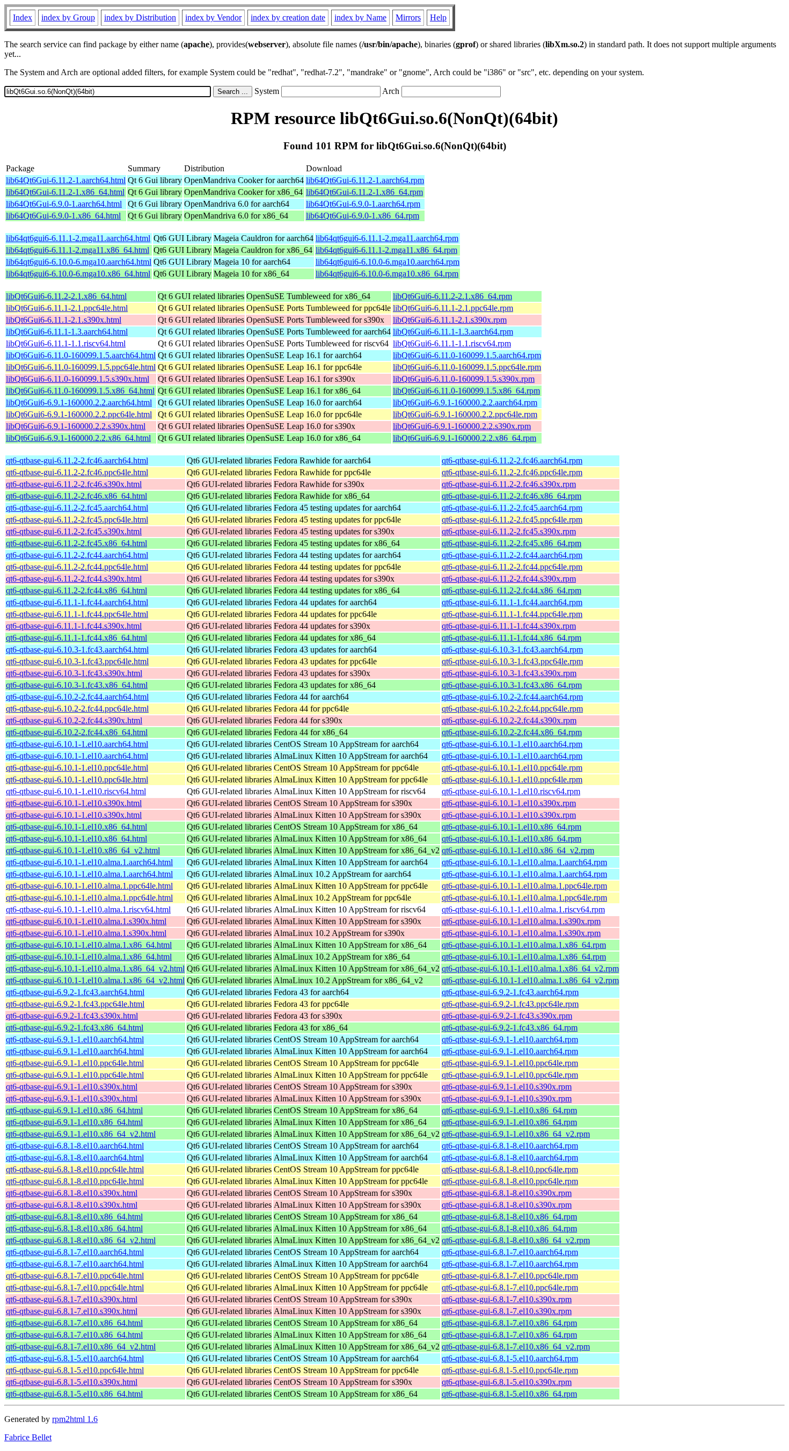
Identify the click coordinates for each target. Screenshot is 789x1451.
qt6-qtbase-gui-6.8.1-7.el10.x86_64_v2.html (81, 1346)
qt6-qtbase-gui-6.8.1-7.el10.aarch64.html (75, 1252)
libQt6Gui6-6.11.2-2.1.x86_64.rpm (452, 296)
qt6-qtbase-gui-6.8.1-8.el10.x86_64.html (74, 1216)
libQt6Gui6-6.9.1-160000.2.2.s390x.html (75, 426)
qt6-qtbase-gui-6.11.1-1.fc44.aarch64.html (77, 602)
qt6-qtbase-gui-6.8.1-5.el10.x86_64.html (74, 1393)
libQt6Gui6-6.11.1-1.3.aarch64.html (67, 331)
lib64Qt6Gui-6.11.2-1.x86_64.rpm (364, 192)
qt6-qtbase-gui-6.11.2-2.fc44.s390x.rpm (509, 578)
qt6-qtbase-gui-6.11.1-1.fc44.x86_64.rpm (511, 637)
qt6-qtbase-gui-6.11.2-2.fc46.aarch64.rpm (512, 460)
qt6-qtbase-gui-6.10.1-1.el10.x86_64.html (76, 826)
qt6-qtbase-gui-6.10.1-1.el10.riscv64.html (76, 791)
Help (438, 17)
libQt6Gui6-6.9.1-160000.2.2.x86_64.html (78, 437)
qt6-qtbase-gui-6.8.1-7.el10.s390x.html (71, 1299)
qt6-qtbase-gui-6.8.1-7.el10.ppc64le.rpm (510, 1275)
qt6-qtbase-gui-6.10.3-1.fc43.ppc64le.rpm (512, 661)
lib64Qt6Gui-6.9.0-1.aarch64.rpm (363, 203)
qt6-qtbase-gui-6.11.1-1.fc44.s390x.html (74, 625)
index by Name (360, 17)
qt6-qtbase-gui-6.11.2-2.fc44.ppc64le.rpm (512, 566)
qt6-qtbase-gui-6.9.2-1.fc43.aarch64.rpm (510, 992)
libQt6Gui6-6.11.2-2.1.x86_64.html (66, 296)
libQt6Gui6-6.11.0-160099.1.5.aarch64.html (81, 355)
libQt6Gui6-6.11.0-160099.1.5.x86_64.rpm (466, 390)
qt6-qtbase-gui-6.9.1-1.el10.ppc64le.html (75, 1063)
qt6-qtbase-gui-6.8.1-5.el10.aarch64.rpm (510, 1358)
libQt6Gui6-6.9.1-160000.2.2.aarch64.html (79, 402)
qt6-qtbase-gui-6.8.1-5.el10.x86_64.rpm (509, 1393)
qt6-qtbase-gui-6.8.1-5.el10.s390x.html (71, 1382)
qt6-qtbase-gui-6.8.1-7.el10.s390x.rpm (507, 1299)
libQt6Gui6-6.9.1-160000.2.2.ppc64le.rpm (465, 414)
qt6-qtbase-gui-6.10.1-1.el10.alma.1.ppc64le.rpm (524, 885)
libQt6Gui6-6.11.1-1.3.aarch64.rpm (453, 331)
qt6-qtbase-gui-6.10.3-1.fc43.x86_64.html (77, 685)
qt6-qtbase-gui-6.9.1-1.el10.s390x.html (71, 1086)
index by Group (68, 17)
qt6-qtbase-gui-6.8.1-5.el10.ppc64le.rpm (510, 1370)
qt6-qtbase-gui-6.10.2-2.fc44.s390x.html (74, 720)
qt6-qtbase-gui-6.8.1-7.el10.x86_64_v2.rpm (516, 1346)
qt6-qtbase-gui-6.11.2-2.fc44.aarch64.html (77, 555)
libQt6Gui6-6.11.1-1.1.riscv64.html (66, 343)
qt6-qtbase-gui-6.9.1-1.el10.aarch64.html (75, 1039)
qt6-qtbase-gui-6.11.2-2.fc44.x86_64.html (76, 590)
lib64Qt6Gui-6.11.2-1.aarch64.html (66, 180)
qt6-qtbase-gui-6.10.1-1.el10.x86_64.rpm (511, 826)
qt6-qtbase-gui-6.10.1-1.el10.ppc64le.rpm (512, 767)
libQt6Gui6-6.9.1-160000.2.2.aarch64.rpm (465, 402)
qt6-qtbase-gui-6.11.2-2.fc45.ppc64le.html (77, 519)
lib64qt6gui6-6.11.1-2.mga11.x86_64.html (77, 250)
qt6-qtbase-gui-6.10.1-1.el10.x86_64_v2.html (83, 850)
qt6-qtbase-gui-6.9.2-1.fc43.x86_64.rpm (510, 1027)
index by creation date (288, 17)
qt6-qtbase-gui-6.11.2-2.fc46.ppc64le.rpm (512, 472)
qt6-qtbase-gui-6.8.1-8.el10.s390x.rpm (507, 1193)
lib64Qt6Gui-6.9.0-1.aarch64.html (64, 203)
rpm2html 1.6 (75, 1419)
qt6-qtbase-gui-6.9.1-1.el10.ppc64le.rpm (510, 1063)
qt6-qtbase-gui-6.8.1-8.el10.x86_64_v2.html (81, 1240)
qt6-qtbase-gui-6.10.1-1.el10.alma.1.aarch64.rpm (524, 862)
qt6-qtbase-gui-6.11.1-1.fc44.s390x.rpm (509, 625)
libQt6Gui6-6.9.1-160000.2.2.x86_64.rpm (464, 437)
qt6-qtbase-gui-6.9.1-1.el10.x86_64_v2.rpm (516, 1133)
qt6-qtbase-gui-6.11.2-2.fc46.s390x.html (74, 484)
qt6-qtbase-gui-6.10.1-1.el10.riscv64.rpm (511, 791)
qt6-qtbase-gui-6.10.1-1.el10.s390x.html (74, 803)
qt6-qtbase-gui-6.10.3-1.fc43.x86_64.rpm (512, 685)
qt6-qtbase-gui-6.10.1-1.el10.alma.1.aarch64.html (89, 862)
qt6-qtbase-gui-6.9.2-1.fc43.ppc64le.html (75, 1004)
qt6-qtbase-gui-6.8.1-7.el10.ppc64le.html (75, 1275)
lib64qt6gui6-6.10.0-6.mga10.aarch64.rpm (387, 261)
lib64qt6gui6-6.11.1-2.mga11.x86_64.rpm (386, 250)
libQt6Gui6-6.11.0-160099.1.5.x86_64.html (80, 390)
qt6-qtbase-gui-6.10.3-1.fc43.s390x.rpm (509, 673)
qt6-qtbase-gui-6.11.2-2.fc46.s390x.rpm (509, 484)
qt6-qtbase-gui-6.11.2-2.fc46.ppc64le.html (77, 472)
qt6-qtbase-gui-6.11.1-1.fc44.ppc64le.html (77, 614)
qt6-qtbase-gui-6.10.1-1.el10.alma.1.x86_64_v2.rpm (530, 968)
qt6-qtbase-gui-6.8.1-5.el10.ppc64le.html (75, 1370)
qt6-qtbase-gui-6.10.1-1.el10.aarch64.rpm (512, 744)
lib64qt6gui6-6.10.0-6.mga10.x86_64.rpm (387, 273)
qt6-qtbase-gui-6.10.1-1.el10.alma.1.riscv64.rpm (523, 909)
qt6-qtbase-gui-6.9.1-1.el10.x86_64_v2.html (81, 1133)
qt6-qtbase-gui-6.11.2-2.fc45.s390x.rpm (509, 531)
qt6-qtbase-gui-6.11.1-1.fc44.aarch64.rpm (512, 602)
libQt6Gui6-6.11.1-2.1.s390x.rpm (450, 319)
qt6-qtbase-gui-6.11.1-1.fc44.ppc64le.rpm (512, 614)
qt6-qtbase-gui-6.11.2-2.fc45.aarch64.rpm (512, 507)
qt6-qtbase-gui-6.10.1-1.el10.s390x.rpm (509, 803)
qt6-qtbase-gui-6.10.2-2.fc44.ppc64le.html (77, 708)
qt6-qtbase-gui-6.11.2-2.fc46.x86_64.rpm (511, 495)
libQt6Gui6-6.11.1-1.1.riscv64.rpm (452, 343)
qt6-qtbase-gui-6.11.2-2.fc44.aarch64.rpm (512, 555)
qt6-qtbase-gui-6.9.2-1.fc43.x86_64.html (74, 1027)
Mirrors (408, 17)
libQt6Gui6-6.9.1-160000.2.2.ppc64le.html (79, 414)
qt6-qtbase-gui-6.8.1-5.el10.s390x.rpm (507, 1382)
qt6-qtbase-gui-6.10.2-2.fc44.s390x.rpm (509, 720)
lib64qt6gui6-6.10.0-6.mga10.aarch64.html (78, 261)
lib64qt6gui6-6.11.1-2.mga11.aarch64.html (78, 238)
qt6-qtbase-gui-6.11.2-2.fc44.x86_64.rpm (511, 590)
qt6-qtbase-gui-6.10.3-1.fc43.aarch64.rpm (512, 649)
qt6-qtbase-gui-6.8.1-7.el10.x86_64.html (74, 1322)
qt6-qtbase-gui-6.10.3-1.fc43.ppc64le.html (77, 661)
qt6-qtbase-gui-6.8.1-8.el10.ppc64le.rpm (510, 1169)
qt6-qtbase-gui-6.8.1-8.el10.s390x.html (71, 1193)
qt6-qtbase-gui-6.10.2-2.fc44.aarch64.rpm (512, 696)
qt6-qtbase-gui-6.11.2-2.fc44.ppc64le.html (77, 566)
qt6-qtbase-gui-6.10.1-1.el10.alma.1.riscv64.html (88, 909)
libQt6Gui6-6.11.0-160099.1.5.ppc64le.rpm (467, 367)
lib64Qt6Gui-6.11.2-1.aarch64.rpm (365, 180)
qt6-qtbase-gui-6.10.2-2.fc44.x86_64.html (77, 732)
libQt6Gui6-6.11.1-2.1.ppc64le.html (67, 308)
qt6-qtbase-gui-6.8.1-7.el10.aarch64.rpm (510, 1252)
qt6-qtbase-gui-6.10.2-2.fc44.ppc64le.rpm (512, 708)
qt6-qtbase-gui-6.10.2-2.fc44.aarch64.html (77, 696)
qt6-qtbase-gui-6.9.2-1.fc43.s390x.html (72, 1015)
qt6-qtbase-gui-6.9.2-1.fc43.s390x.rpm (507, 1015)
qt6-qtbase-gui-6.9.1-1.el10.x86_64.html (74, 1110)
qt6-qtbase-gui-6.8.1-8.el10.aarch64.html (75, 1145)
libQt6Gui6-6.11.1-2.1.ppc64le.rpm (453, 308)
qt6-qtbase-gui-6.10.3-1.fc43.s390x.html (74, 673)
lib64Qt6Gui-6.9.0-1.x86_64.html (63, 215)
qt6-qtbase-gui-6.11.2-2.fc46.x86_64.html (76, 495)
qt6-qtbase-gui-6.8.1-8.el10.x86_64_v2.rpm (516, 1240)
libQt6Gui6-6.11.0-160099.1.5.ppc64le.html (81, 367)
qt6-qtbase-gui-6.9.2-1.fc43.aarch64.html (75, 992)
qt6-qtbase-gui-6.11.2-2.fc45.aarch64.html (77, 507)
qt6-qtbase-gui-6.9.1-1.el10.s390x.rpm (507, 1086)
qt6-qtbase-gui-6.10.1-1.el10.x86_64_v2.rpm (518, 850)
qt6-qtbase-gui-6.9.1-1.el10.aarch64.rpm (510, 1039)
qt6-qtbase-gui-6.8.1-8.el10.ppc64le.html (75, 1169)
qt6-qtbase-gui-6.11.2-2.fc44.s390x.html (74, 578)
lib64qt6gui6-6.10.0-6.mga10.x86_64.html (78, 273)
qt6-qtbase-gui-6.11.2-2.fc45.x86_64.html (76, 543)
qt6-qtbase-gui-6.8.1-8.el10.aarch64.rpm (510, 1145)
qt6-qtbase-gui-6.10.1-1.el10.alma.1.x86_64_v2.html (95, 968)
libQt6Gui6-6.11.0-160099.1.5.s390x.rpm (464, 378)
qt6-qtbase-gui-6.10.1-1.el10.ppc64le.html (77, 767)
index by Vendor (213, 17)
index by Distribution (140, 17)
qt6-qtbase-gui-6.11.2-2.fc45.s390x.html (74, 531)
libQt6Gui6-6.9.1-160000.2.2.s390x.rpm (462, 426)
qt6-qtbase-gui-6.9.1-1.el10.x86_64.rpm (509, 1110)
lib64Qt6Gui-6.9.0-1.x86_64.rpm (362, 215)
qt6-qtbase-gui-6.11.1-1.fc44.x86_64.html (76, 637)
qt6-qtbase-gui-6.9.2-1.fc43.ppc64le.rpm (510, 1004)
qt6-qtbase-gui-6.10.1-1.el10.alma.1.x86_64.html (89, 944)
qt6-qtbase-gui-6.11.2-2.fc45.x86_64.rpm (511, 543)
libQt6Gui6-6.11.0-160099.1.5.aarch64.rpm (467, 355)
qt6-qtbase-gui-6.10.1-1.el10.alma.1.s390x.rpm (521, 921)
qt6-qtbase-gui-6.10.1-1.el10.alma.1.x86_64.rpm (524, 944)
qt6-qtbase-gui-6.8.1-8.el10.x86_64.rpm (509, 1216)
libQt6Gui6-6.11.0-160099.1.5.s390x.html (77, 378)
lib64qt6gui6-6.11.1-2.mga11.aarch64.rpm (387, 238)
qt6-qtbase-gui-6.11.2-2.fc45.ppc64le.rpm (512, 519)
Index (22, 17)
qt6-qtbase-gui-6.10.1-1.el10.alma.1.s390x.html (86, 921)
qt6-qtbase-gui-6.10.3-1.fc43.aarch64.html (77, 649)
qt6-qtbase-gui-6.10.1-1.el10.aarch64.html (77, 744)
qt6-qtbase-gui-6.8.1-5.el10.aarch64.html (75, 1358)
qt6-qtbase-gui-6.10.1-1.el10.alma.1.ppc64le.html (89, 885)
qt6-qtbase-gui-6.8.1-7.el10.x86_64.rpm (509, 1322)
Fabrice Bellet (28, 1437)
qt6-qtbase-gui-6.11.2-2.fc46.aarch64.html (77, 460)
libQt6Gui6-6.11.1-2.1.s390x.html (63, 319)
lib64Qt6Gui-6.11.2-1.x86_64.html (65, 192)
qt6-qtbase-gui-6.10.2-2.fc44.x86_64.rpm (512, 732)
